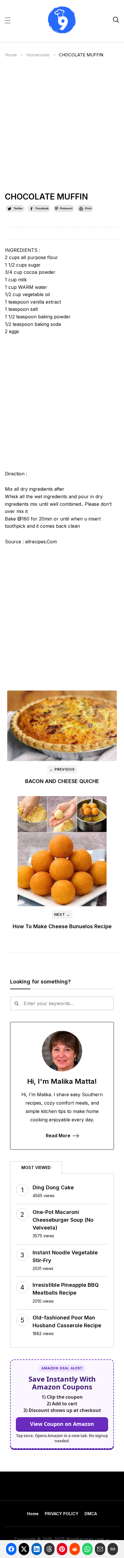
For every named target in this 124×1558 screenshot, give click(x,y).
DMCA (90, 1513)
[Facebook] (11, 1549)
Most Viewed (36, 1167)
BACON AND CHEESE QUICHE (62, 781)
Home (11, 55)
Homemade (38, 55)
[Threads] (49, 1549)
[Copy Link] (113, 1549)
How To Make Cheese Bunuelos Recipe (62, 926)
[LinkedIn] (36, 1549)
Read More (58, 1135)
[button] (7, 20)
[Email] (100, 1549)
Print (88, 208)
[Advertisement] (62, 127)
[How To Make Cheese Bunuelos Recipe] (62, 851)
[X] (24, 1549)
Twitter (18, 208)
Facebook (41, 208)
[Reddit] (74, 1549)
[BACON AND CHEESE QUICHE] (62, 726)
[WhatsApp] (87, 1549)
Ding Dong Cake (53, 1187)
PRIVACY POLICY (61, 1513)
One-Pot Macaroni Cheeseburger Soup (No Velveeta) (63, 1220)
